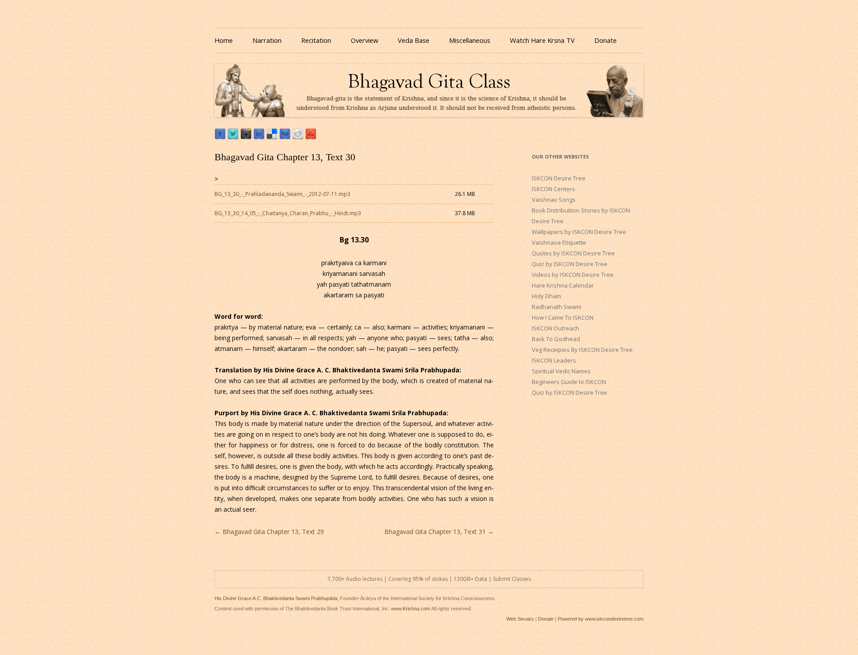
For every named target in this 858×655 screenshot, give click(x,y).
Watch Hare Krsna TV (542, 40)
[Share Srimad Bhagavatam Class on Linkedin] (259, 137)
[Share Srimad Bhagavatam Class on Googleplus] (246, 137)
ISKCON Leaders (554, 360)
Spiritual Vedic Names (561, 371)
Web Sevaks (520, 619)
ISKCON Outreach (555, 328)
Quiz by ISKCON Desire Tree (569, 264)
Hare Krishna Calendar (563, 285)
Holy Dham (546, 296)
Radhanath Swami (556, 307)
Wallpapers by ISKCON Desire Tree (579, 232)
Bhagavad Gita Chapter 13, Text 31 (439, 531)
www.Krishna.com (410, 608)
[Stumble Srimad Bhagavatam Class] (310, 137)
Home (223, 40)
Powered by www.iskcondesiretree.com (601, 619)
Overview (364, 40)
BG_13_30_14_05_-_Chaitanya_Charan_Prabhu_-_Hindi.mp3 (287, 213)
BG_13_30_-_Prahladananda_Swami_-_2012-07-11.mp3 (282, 194)
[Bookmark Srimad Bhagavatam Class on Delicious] (272, 137)
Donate (605, 40)
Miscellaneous (469, 40)
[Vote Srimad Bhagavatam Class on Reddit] (297, 137)
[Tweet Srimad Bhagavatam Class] (233, 137)
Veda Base (413, 40)
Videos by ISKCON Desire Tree (573, 275)
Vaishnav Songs (554, 200)
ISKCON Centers (553, 189)
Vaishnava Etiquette (559, 242)
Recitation (316, 40)
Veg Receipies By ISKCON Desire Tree (582, 350)
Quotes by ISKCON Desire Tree (573, 253)
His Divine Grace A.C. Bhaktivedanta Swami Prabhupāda (275, 598)
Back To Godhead (556, 339)
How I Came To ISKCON (562, 317)
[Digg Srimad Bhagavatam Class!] (284, 137)
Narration (267, 40)
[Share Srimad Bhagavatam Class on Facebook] (220, 137)
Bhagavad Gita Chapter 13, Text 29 (269, 531)
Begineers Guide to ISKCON (569, 382)
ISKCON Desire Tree (558, 178)
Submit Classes (512, 579)
